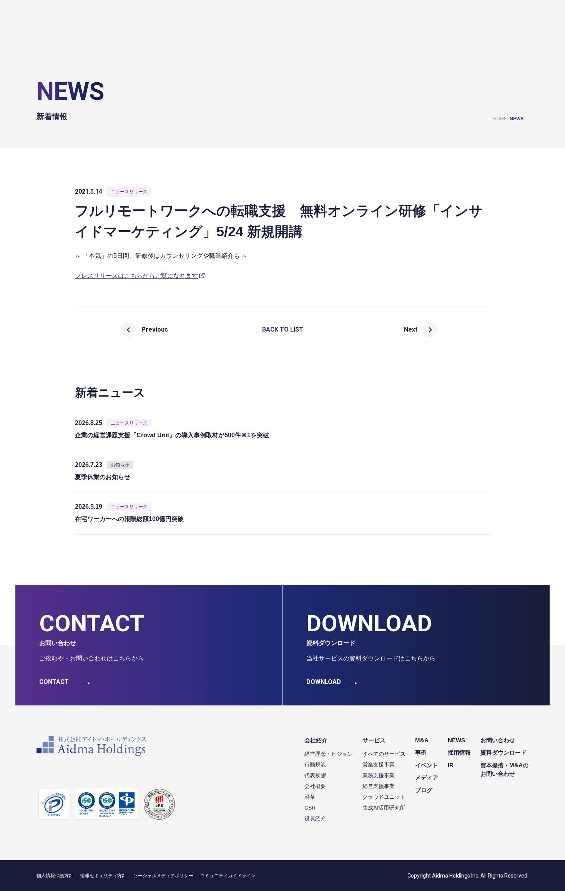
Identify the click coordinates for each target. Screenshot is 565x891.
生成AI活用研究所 (383, 808)
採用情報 (459, 752)
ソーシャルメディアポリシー (163, 875)
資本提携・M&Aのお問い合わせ (504, 769)
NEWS (516, 118)
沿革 (309, 797)
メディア (426, 777)
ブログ (423, 790)
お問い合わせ (497, 740)
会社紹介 (315, 740)
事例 (421, 752)
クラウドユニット (383, 797)
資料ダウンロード (503, 752)
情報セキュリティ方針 (103, 875)
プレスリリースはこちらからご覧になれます (136, 275)
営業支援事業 (378, 765)
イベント (426, 765)
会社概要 (315, 786)
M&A (422, 740)
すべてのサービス (383, 754)
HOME (500, 118)
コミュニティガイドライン (228, 875)
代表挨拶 (315, 775)
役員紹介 (315, 818)
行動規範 (315, 765)
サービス (374, 740)
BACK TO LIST (282, 329)
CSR (310, 808)
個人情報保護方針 (55, 875)
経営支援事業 (378, 786)
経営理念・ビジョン (328, 754)
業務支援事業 (378, 775)
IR (451, 765)
